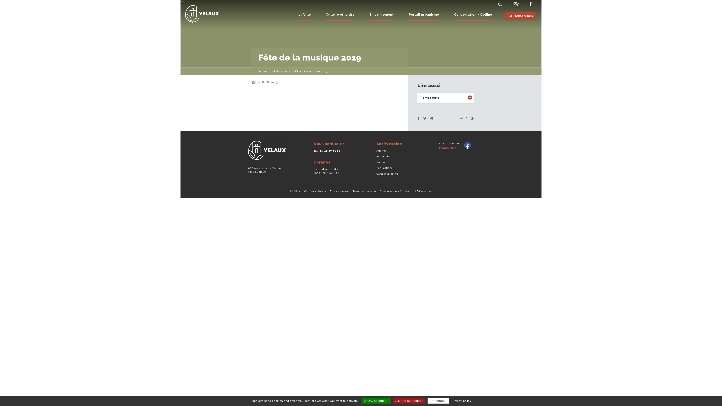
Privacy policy (461, 400)
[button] (431, 118)
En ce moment (381, 14)
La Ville (304, 14)
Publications (384, 168)
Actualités (383, 156)
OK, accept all (377, 400)
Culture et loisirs (340, 14)
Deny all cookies (410, 400)
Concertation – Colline (473, 14)
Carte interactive (387, 173)
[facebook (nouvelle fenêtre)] (531, 4)
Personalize (438, 400)
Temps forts (430, 97)
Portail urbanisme (424, 14)
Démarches (523, 16)
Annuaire (382, 162)
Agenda (381, 150)
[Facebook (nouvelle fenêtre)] (467, 146)
